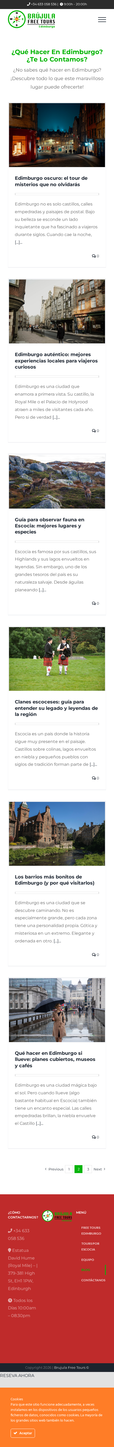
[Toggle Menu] (102, 19)
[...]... (18, 242)
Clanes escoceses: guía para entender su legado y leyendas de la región (56, 708)
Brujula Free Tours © (71, 1367)
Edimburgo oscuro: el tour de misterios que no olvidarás (51, 181)
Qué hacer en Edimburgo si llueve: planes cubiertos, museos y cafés (55, 1059)
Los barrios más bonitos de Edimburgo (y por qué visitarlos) (54, 880)
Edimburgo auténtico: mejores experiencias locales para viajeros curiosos (56, 361)
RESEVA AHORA (17, 1375)
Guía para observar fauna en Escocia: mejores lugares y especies (49, 526)
